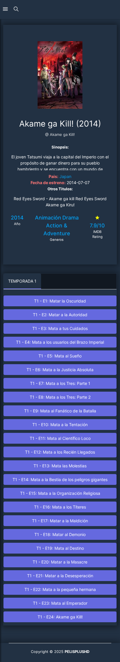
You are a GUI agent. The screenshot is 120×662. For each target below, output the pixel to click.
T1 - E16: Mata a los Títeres (60, 506)
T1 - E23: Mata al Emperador (60, 603)
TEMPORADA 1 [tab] (22, 281)
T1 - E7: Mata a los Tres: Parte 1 (60, 383)
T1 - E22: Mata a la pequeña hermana (60, 589)
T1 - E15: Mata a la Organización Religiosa (60, 493)
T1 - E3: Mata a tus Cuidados (60, 328)
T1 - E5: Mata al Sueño (60, 355)
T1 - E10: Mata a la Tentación (60, 424)
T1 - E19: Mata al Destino (60, 548)
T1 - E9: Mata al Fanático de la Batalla (60, 410)
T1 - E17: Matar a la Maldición (60, 520)
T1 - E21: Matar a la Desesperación (60, 575)
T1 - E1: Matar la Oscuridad (60, 300)
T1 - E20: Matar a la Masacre (60, 561)
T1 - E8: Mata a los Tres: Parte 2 (60, 397)
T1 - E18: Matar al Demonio (60, 534)
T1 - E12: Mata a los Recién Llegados (60, 452)
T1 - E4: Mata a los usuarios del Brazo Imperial (60, 342)
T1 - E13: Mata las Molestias (60, 465)
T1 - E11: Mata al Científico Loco (60, 438)
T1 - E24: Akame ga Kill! (60, 616)
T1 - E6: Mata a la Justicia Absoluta (60, 369)
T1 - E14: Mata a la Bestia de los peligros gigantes (60, 479)
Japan (65, 176)
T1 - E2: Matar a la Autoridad (60, 314)
